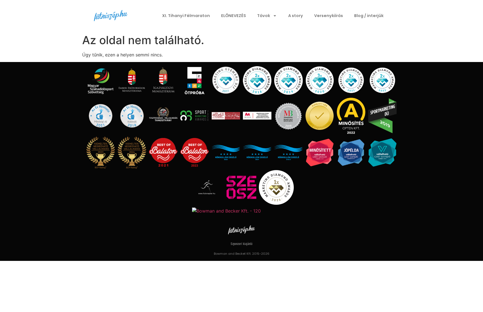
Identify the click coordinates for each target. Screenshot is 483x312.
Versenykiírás (328, 15)
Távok (263, 15)
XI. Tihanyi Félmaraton (186, 15)
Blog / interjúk (368, 15)
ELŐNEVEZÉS (233, 15)
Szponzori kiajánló (241, 244)
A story (295, 15)
